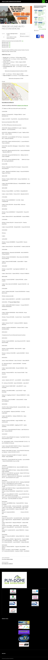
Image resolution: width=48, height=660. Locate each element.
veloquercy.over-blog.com (22, 105)
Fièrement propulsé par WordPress (7, 658)
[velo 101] (24, 638)
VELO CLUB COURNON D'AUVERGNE (11, 1)
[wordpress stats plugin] (4, 653)
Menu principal (46, 1)
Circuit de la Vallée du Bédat (7, 558)
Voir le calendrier (42, 29)
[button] (25, 36)
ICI (22, 41)
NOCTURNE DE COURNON (7, 563)
